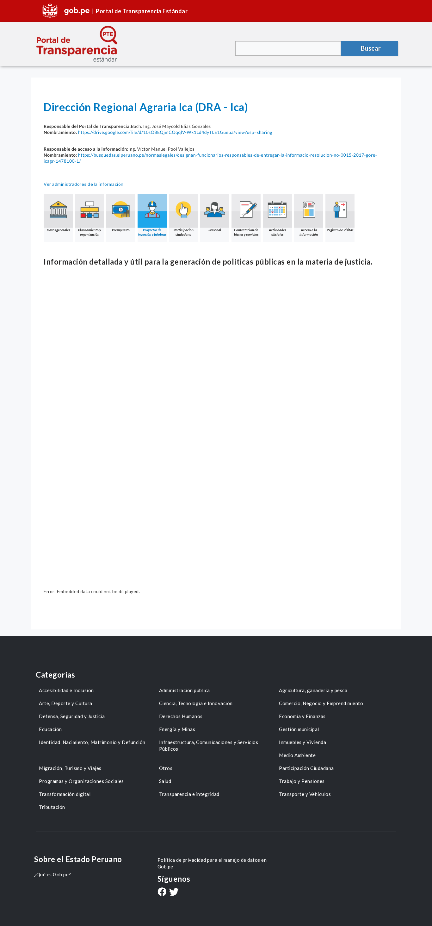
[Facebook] (161, 892)
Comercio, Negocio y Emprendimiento (321, 703)
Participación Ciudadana (306, 768)
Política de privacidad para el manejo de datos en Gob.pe (212, 863)
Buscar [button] (371, 48)
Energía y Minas (177, 729)
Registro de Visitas (340, 230)
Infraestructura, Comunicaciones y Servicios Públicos (208, 745)
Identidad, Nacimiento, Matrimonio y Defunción (92, 742)
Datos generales (58, 230)
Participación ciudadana (184, 232)
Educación (50, 729)
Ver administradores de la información (84, 184)
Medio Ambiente (297, 755)
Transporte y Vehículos (305, 794)
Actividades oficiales (277, 232)
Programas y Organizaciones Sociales (81, 781)
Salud (165, 781)
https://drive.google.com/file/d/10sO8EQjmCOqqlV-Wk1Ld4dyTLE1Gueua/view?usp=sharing (175, 132)
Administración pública (184, 690)
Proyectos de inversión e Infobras (152, 232)
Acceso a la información (308, 232)
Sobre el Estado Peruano (78, 859)
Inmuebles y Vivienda (302, 742)
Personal (214, 230)
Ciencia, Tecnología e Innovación (196, 703)
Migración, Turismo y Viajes (70, 768)
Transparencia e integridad (189, 794)
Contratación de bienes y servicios (246, 232)
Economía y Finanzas (302, 716)
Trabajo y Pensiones (302, 781)
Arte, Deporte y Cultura (65, 703)
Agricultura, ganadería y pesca (313, 690)
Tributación (52, 807)
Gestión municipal (299, 729)
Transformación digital (64, 794)
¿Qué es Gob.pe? (52, 874)
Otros (166, 768)
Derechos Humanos (181, 716)
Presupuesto (121, 230)
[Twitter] (174, 892)
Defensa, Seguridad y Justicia (72, 716)
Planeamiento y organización (89, 232)
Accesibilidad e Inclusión (66, 690)
